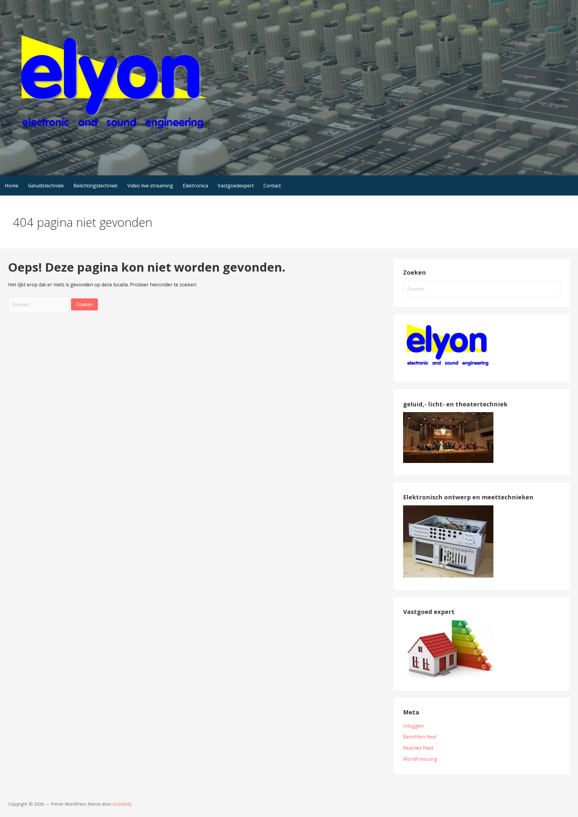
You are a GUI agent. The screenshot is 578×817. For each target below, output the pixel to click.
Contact (272, 185)
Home (11, 185)
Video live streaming (150, 185)
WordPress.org (420, 759)
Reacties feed (418, 748)
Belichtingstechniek (95, 185)
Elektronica (195, 185)
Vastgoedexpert (236, 185)
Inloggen (413, 726)
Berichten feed (419, 736)
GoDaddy (122, 804)
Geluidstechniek (46, 185)
